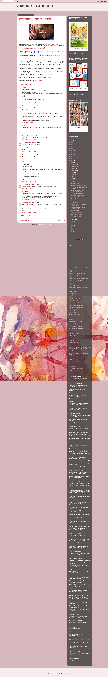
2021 (71, 148)
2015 (71, 160)
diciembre (74, 164)
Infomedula (71, 319)
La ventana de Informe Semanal (78, 185)
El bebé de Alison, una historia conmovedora (79, 305)
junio (73, 174)
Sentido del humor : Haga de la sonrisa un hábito (78, 196)
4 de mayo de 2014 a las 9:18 (29, 188)
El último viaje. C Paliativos (75, 310)
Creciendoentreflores (73, 300)
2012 (71, 227)
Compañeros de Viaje (74, 295)
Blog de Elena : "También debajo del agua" (78, 278)
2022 (71, 146)
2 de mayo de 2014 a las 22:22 (29, 181)
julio (73, 172)
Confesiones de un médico (75, 298)
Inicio (43, 220)
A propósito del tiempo (76, 214)
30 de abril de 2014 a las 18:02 (29, 102)
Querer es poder (72, 338)
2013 (71, 225)
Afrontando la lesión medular (36, 6)
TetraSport (71, 356)
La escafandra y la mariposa (75, 321)
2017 (71, 156)
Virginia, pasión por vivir (74, 370)
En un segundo (72, 312)
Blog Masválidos (72, 293)
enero (73, 223)
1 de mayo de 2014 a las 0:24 (29, 131)
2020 (71, 150)
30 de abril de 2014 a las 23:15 (29, 122)
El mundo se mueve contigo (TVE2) (77, 307)
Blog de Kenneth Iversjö (74, 285)
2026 (71, 138)
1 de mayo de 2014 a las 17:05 (29, 139)
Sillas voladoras (72, 345)
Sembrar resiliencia (75, 210)
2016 (71, 158)
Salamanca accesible (74, 342)
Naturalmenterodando (74, 333)
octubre (73, 168)
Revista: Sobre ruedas (74, 340)
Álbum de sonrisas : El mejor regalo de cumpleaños (78, 191)
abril (73, 178)
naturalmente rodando (74, 331)
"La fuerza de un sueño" (76, 212)
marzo (73, 219)
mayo (73, 176)
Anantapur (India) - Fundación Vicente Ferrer (79, 267)
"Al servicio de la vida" (76, 216)
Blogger (70, 673)
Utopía (70, 359)
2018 (71, 154)
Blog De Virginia (72, 291)
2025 (71, 140)
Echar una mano (75, 183)
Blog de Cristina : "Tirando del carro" (77, 276)
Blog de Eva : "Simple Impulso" (76, 280)
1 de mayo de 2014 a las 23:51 (29, 151)
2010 (71, 231)
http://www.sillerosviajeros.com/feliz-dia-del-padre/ (33, 48)
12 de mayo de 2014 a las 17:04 (29, 212)
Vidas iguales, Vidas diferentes (76, 368)
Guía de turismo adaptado (75, 317)
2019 (71, 152)
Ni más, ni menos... (73, 335)
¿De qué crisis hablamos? (77, 193)
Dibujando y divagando (74, 302)
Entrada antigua (60, 220)
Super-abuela (72, 350)
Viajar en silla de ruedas (74, 361)
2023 (71, 144)
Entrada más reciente (25, 220)
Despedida (73, 199)
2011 (71, 229)
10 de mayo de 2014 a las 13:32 (29, 199)
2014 (71, 162)
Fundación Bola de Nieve (74, 314)
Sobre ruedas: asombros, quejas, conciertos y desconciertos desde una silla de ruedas (79, 348)
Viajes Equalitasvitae (73, 363)
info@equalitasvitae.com (50, 44)
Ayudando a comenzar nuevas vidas (77, 273)
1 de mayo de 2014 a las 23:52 (29, 161)
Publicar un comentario (26, 215)
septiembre (74, 170)
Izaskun (24, 87)
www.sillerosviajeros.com (28, 45)
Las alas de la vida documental (76, 326)
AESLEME (71, 265)
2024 (71, 142)
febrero (73, 221)
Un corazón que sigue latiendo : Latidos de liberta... (78, 208)
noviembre (74, 166)
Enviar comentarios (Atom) (45, 224)
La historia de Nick (73, 324)
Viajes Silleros (72, 366)
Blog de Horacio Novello (74, 283)
